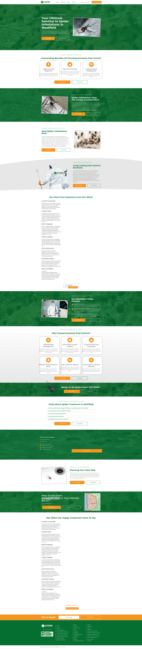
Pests (68, 2)
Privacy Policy (62, 647)
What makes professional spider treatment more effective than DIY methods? (68, 408)
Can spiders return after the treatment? (58, 419)
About (57, 2)
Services (63, 2)
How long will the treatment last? (57, 413)
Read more (44, 221)
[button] (71, 408)
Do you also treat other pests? (56, 416)
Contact (74, 2)
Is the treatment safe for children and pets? (59, 410)
